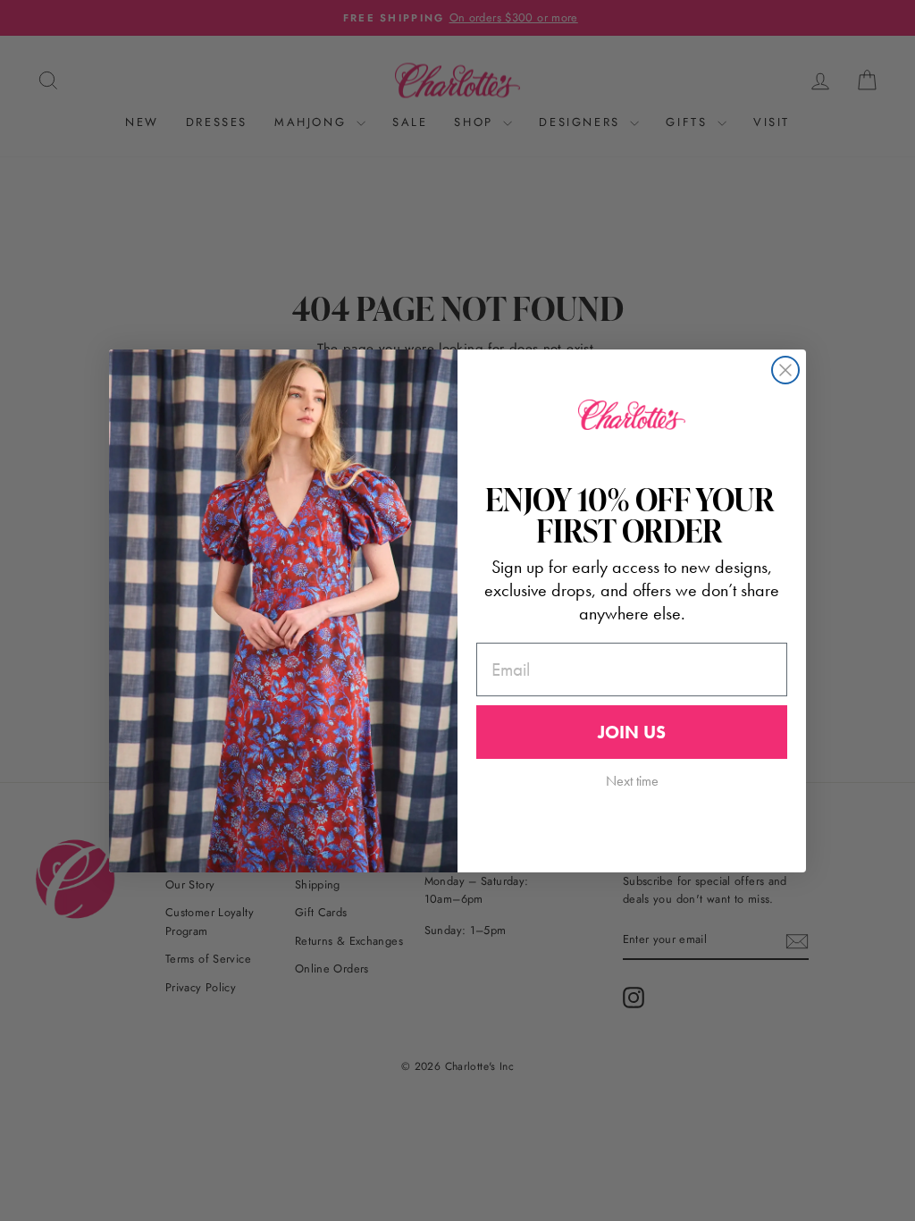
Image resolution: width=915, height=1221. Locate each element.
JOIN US (632, 732)
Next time (632, 780)
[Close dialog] (785, 370)
